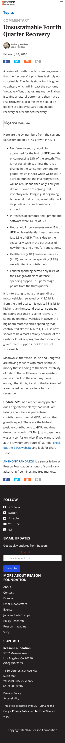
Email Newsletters (15, 604)
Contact (8, 592)
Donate (8, 598)
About (7, 587)
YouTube (14, 524)
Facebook (14, 507)
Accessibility (11, 698)
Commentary (16, 20)
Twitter (12, 513)
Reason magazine (14, 626)
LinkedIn (13, 518)
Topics (8, 12)
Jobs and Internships (16, 615)
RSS (10, 530)
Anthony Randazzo (18, 461)
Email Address (16, 552)
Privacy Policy (12, 693)
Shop (6, 632)
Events (7, 609)
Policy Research (13, 621)
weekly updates (19, 545)
